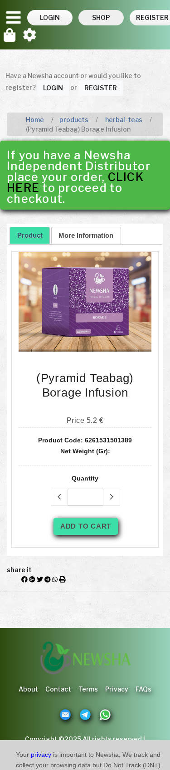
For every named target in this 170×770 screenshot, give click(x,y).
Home (35, 119)
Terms (88, 689)
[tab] (30, 235)
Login (53, 88)
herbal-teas (123, 119)
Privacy (116, 689)
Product (30, 235)
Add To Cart (85, 526)
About (28, 689)
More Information (85, 235)
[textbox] (85, 497)
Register (100, 88)
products (73, 119)
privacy (41, 754)
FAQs (143, 689)
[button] (50, 17)
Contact (58, 689)
